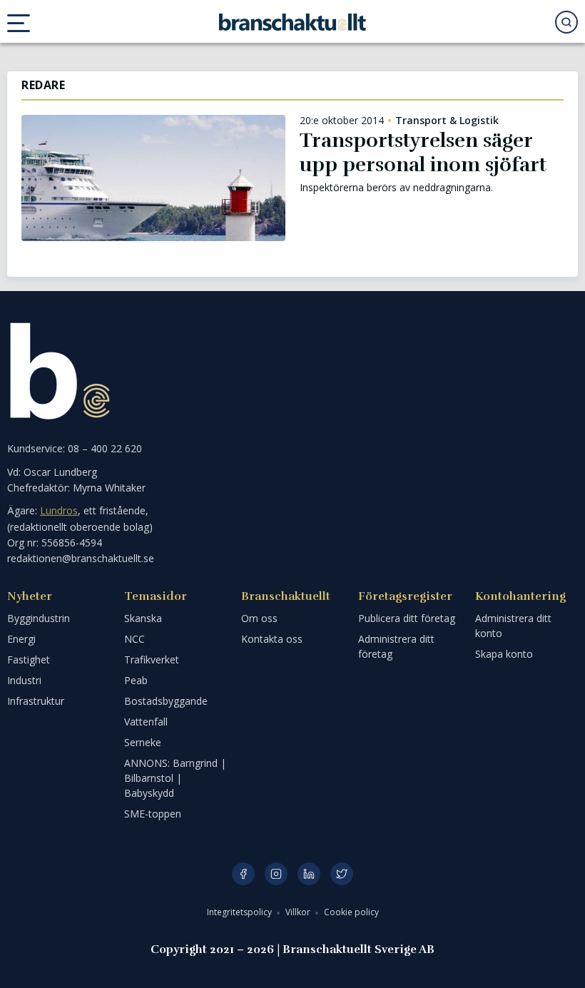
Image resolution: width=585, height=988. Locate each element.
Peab (136, 680)
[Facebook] (243, 873)
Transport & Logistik (447, 120)
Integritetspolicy (240, 912)
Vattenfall (146, 721)
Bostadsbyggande (166, 701)
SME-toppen (152, 813)
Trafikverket (151, 659)
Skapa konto (504, 654)
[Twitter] (341, 873)
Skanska (143, 618)
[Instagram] (276, 873)
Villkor (298, 912)
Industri (24, 680)
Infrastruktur (35, 701)
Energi (21, 639)
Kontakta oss (271, 639)
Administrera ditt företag (396, 646)
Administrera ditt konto (513, 625)
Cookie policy (351, 912)
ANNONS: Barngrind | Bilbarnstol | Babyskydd (175, 778)
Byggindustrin (38, 618)
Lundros (59, 510)
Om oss (259, 618)
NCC (134, 639)
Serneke (142, 742)
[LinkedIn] (308, 873)
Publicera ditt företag (406, 618)
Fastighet (28, 659)
